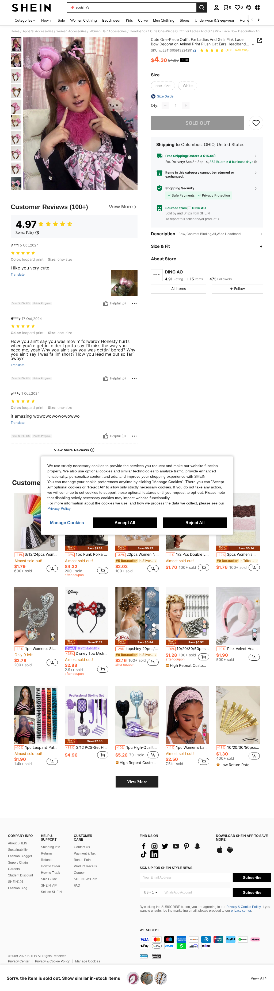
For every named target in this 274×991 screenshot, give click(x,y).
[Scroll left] (252, 20)
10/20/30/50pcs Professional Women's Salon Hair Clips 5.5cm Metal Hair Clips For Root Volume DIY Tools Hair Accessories (188, 649)
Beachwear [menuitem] (111, 20)
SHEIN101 (16, 882)
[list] (175, 850)
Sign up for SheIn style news (166, 868)
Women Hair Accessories (108, 31)
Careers (14, 869)
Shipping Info (50, 847)
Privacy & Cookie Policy (243, 907)
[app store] (219, 852)
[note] (86, 548)
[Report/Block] (134, 303)
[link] (226, 7)
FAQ (77, 885)
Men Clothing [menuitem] (163, 20)
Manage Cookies (87, 961)
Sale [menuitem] (61, 20)
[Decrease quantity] (165, 105)
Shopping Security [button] (179, 188)
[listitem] (36, 535)
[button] (248, 7)
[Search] (201, 7)
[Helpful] (105, 303)
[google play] (230, 852)
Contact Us (82, 847)
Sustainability (18, 850)
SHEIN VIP (49, 885)
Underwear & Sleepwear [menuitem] (214, 20)
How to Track (50, 873)
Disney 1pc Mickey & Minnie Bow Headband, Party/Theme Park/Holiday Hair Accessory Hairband (87, 653)
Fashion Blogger (20, 856)
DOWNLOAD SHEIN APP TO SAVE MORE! (242, 837)
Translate (18, 274)
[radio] (163, 85)
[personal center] (216, 7)
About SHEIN (17, 843)
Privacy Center (18, 961)
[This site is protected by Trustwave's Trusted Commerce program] (144, 956)
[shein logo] (31, 7)
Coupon (80, 873)
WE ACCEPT (149, 930)
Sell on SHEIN (51, 892)
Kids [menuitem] (129, 20)
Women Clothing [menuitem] (83, 20)
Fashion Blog (17, 888)
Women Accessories (71, 31)
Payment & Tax (85, 853)
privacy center (241, 910)
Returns (46, 853)
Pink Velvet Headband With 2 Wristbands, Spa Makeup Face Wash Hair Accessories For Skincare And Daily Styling (238, 649)
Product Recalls (85, 866)
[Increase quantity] (185, 105)
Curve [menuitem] (143, 20)
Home (15, 31)
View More (137, 782)
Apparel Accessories (38, 31)
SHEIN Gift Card (85, 879)
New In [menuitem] (46, 20)
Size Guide (49, 879)
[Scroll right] (258, 20)
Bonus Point (83, 860)
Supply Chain (18, 862)
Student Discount (20, 875)
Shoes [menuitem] (184, 20)
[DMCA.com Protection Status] (156, 956)
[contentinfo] (205, 942)
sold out (197, 123)
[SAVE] (256, 123)
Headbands (138, 31)
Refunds (47, 860)
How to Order (50, 866)
